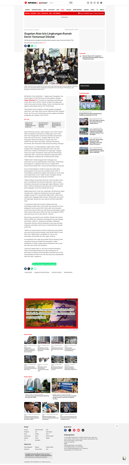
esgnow (86, 9)
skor (45, 9)
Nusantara (30, 29)
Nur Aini (44, 42)
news (62, 9)
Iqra (36, 431)
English (47, 438)
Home (25, 29)
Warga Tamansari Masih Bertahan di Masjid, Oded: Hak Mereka (56, 124)
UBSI (50, 13)
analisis (68, 9)
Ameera (26, 429)
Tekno (36, 436)
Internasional (45, 13)
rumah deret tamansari (57, 272)
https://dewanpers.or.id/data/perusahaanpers (36, 457)
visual (93, 9)
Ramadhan (37, 440)
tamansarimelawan (68, 272)
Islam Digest (49, 431)
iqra (58, 9)
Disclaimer (26, 449)
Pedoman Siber (49, 447)
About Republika (28, 447)
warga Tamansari (29, 100)
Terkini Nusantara (84, 93)
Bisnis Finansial (77, 9)
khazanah (51, 9)
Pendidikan (33, 13)
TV (97, 9)
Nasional (27, 13)
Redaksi (37, 447)
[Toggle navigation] (25, 2)
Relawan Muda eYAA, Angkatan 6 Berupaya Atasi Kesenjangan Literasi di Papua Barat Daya (93, 57)
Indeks (102, 9)
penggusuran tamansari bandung (41, 272)
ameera (27, 9)
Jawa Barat (36, 29)
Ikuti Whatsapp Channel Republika (45, 264)
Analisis (37, 434)
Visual (36, 438)
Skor (47, 429)
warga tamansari (28, 272)
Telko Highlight (56, 13)
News (25, 434)
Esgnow (26, 438)
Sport (39, 13)
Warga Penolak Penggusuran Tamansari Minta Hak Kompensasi (30, 124)
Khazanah (26, 431)
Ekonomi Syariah (37, 9)
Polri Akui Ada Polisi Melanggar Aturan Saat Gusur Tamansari (44, 124)
